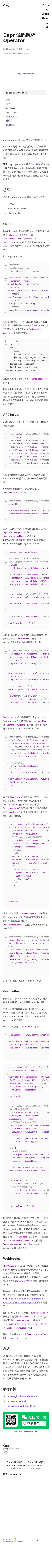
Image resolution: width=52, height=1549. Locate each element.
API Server (11, 108)
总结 (8, 120)
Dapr (14, 53)
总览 (8, 100)
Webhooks (11, 116)
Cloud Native (23, 53)
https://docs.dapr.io (17, 1401)
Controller (11, 112)
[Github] (6, 1452)
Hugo (14, 1542)
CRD (8, 104)
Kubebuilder (34, 164)
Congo (20, 1542)
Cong (6, 5)
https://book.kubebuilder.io (21, 1405)
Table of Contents (16, 92)
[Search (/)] (47, 27)
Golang (7, 53)
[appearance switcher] (38, 1540)
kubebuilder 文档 (21, 1280)
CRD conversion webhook (16, 1338)
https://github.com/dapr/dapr (22, 1396)
